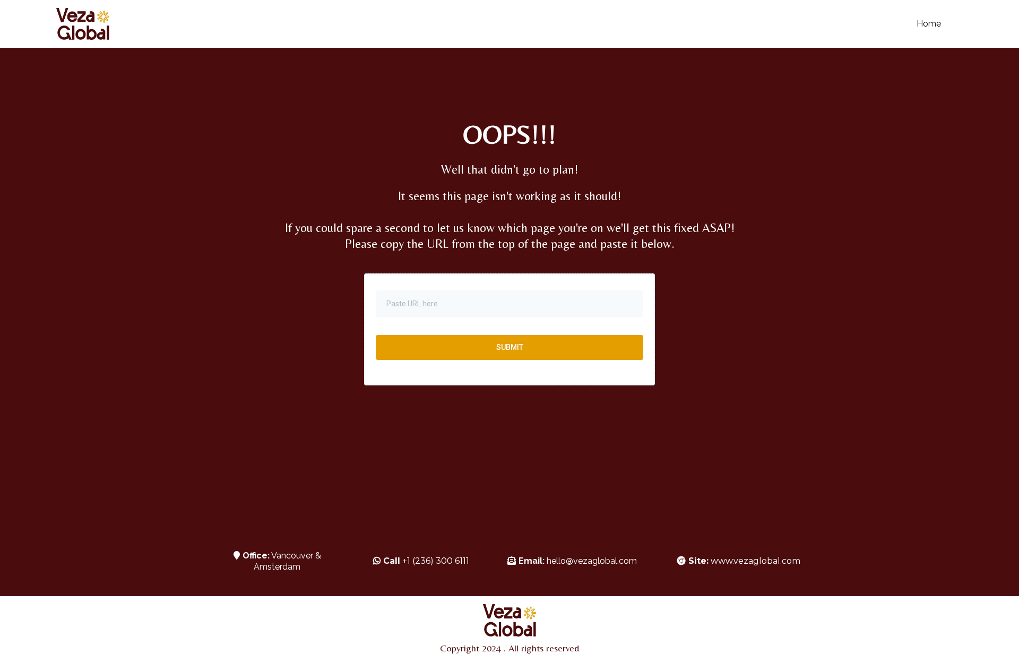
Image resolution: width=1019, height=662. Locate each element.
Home (929, 24)
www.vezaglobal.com (744, 561)
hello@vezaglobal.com (592, 561)
